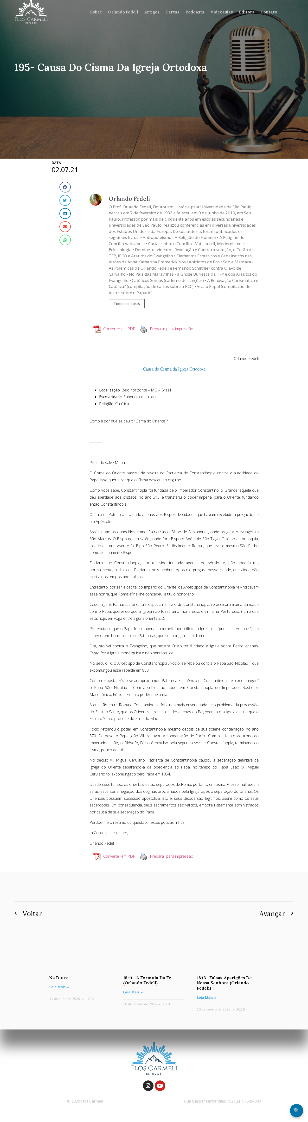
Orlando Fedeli (123, 12)
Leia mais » (59, 987)
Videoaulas (221, 12)
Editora (247, 12)
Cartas (173, 12)
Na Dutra (59, 977)
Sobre (96, 12)
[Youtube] (160, 1085)
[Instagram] (148, 1085)
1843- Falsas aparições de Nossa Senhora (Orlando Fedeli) (224, 983)
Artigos (152, 12)
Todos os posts (127, 303)
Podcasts (195, 12)
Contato (269, 12)
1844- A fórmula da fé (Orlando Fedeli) (147, 980)
